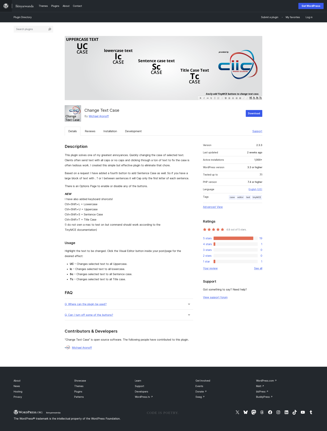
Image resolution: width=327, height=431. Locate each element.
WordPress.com (266, 380)
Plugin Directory (23, 17)
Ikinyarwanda (53, 412)
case (232, 197)
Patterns (79, 396)
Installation (110, 131)
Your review (210, 268)
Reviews (90, 131)
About (17, 380)
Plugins (78, 391)
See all (258, 268)
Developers (141, 391)
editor (240, 197)
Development (133, 131)
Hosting (18, 391)
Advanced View (213, 207)
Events (199, 386)
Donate (201, 391)
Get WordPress (311, 5)
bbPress (262, 391)
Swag (200, 396)
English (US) (255, 189)
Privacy (18, 396)
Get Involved (203, 380)
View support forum (215, 297)
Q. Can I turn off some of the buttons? (89, 315)
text (248, 197)
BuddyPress (264, 396)
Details (72, 131)
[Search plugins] (49, 29)
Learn (138, 380)
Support (257, 131)
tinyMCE (257, 197)
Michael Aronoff (99, 116)
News (17, 386)
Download (254, 113)
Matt (260, 386)
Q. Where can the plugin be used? (86, 304)
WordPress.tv (144, 396)
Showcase (80, 380)
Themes (78, 386)
